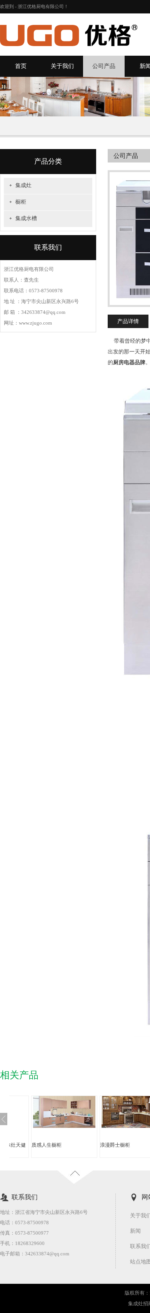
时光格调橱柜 (122, 1145)
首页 (21, 66)
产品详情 (128, 321)
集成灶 (23, 185)
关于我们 (62, 66)
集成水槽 (26, 218)
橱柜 (20, 202)
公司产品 (103, 66)
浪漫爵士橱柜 (53, 1145)
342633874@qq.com (47, 1254)
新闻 (135, 1231)
